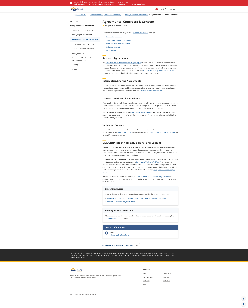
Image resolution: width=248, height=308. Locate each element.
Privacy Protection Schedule (84, 44)
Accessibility (167, 274)
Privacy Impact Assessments (82, 35)
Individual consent (113, 47)
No (144, 245)
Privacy (145, 284)
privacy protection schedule (140, 112)
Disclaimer (146, 281)
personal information (140, 33)
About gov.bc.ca (148, 277)
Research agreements (114, 37)
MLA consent (111, 50)
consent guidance (124, 132)
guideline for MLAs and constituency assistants (153, 177)
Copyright (166, 277)
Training (75, 65)
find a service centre (89, 278)
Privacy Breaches (78, 54)
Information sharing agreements (118, 40)
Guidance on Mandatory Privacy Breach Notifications (83, 59)
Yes (137, 245)
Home (144, 274)
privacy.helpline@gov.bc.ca (119, 235)
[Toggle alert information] (156, 9)
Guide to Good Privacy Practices (83, 30)
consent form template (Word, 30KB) (162, 132)
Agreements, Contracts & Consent (85, 39)
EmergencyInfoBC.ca (99, 4)
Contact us (166, 281)
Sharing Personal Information (85, 49)
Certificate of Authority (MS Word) (148, 162)
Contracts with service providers (118, 44)
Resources (75, 69)
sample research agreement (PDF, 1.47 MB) (159, 70)
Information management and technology (105, 15)
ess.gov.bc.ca (140, 4)
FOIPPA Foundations (115, 218)
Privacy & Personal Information (136, 15)
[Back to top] (243, 298)
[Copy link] (243, 304)
